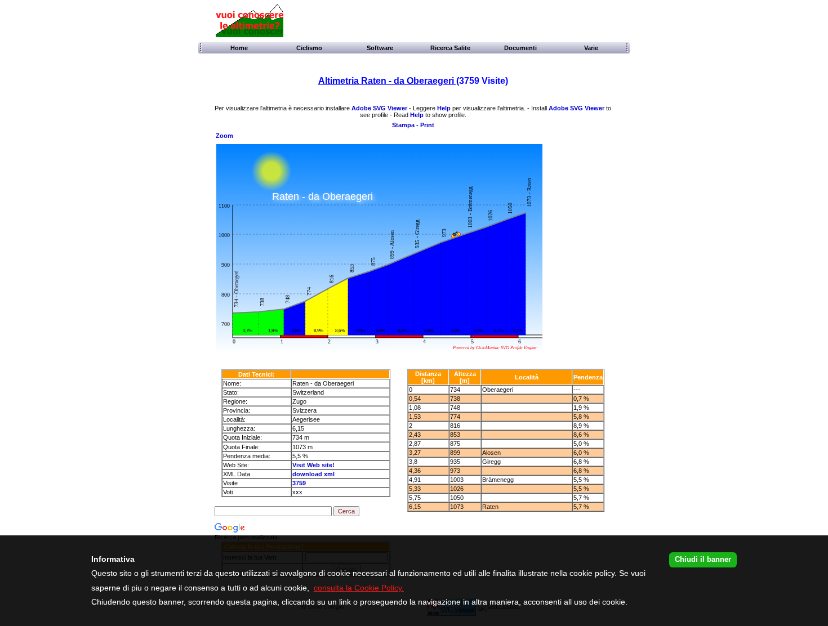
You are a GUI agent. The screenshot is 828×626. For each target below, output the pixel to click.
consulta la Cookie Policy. (359, 587)
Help (444, 108)
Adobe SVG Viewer (379, 108)
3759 (299, 483)
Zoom (224, 135)
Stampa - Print (413, 125)
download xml (313, 474)
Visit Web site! (313, 465)
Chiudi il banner (703, 560)
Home (238, 47)
